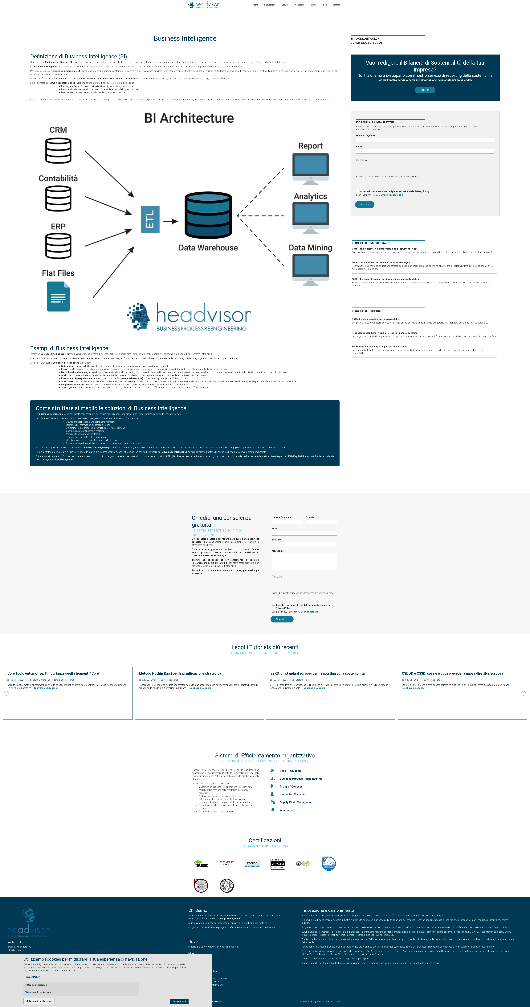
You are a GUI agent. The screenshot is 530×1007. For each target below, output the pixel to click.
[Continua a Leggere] (46, 688)
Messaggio (278, 551)
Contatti (336, 5)
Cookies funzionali (37, 985)
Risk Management (64, 459)
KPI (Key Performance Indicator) (185, 456)
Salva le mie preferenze (39, 1001)
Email (359, 146)
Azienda (310, 517)
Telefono (277, 539)
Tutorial (313, 5)
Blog (325, 5)
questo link (397, 195)
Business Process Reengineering (216, 978)
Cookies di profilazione (39, 992)
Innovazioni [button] (269, 5)
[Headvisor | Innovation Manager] (28, 921)
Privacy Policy (32, 977)
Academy (299, 5)
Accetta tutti (179, 1001)
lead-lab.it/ (322, 1001)
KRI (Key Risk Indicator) (301, 456)
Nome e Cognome (365, 135)
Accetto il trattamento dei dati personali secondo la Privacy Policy (394, 191)
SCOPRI (425, 89)
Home (255, 5)
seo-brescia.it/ (336, 1001)
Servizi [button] (285, 5)
